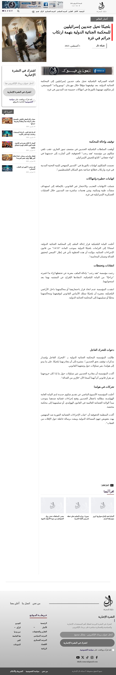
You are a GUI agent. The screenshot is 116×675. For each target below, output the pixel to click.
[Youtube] (3, 11)
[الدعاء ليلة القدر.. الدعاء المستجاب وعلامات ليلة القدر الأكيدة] (7, 134)
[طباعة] (72, 58)
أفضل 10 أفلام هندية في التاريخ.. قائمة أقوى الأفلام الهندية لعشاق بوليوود (25, 145)
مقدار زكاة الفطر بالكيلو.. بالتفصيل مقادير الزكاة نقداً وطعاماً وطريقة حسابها (24, 121)
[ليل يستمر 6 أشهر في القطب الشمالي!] (7, 168)
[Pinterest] (91, 58)
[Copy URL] (54, 58)
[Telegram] (63, 58)
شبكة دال (100, 45)
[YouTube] (78, 657)
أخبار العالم (102, 18)
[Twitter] (82, 657)
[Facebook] (12, 11)
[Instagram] (10, 11)
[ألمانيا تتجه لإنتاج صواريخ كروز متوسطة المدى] (102, 505)
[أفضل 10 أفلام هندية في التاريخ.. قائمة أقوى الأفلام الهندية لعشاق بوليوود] (7, 144)
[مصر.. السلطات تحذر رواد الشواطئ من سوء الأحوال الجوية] (52, 505)
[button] (18, 11)
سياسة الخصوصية (87, 650)
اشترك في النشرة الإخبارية (19, 92)
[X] (5, 11)
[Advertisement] (77, 115)
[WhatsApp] (82, 58)
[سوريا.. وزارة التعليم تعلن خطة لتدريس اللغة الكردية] (77, 505)
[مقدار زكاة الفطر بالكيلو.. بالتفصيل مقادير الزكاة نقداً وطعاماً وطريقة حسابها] (7, 121)
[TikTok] (7, 11)
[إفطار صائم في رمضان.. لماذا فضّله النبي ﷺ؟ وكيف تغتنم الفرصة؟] (7, 157)
